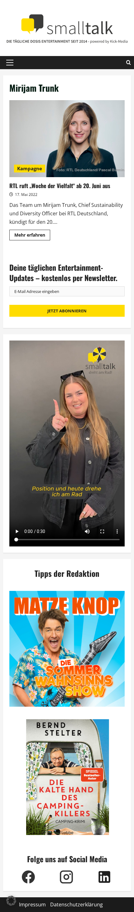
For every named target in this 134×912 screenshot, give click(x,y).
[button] (10, 62)
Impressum (32, 904)
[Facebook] (28, 877)
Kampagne (29, 168)
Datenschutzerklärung (76, 904)
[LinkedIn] (104, 877)
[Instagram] (66, 877)
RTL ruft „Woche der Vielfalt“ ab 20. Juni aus (67, 138)
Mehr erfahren (32, 236)
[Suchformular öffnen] (128, 63)
